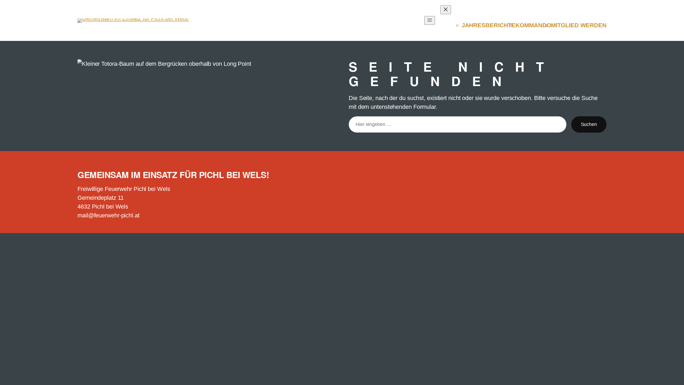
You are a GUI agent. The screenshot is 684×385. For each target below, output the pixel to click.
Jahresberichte (489, 25)
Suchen (589, 124)
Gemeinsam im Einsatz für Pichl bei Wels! (173, 174)
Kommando (533, 25)
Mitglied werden (579, 25)
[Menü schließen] (445, 9)
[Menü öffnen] (429, 20)
